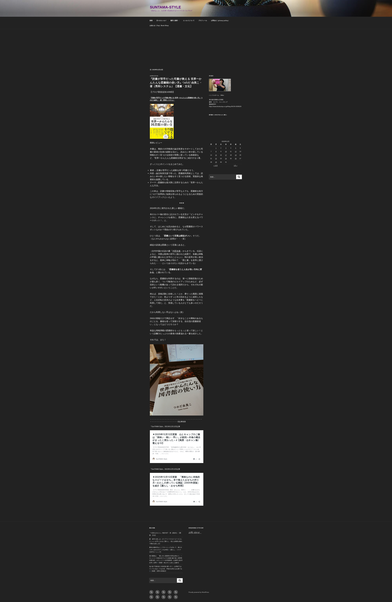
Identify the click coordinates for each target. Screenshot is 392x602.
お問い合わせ (195, 532)
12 (236, 151)
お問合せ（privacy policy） (220, 20)
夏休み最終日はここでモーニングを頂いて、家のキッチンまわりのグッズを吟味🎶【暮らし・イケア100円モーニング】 (165, 550)
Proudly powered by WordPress (199, 592)
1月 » (235, 165)
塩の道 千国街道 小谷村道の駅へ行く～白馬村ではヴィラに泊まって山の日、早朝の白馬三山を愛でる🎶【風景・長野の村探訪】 (165, 569)
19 (236, 155)
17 (226, 155)
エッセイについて (188, 20)
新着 (151, 20)
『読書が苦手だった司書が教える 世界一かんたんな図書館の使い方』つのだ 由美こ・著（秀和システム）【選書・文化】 (176, 82)
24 (226, 158)
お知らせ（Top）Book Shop (159, 25)
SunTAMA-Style (165, 7)
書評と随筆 (174, 20)
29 (216, 162)
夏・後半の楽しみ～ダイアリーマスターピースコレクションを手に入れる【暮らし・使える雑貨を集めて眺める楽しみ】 (165, 541)
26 (236, 158)
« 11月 (216, 165)
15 (216, 155)
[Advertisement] (196, 44)
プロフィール (202, 20)
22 (216, 158)
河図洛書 (176, 251)
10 (226, 151)
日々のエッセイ (161, 20)
